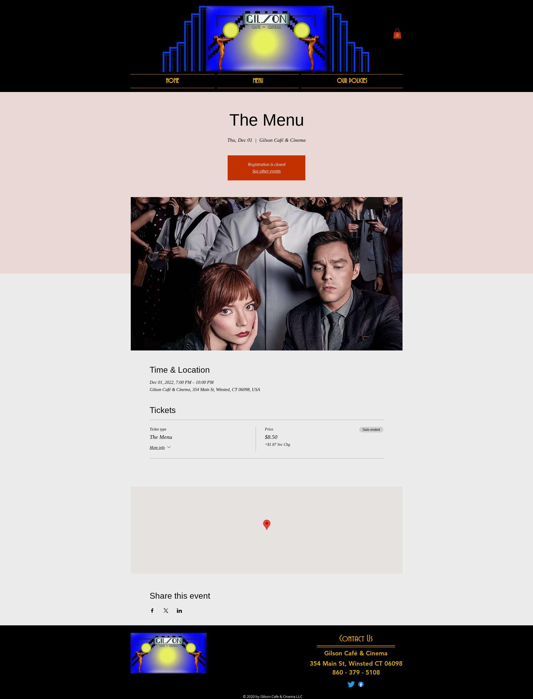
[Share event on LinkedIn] (179, 610)
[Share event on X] (166, 610)
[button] (397, 34)
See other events (266, 171)
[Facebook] (360, 684)
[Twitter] (351, 684)
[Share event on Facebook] (152, 610)
